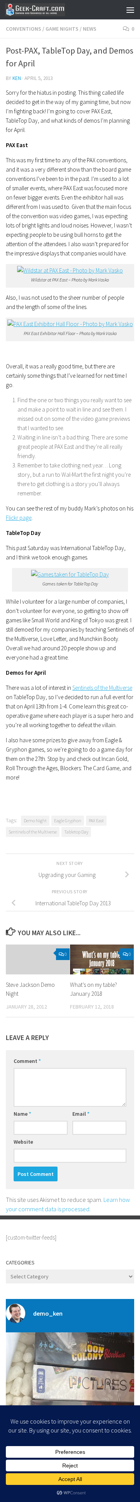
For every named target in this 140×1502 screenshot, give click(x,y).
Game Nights (62, 28)
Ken (16, 78)
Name (22, 1113)
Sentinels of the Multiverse (102, 687)
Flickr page (19, 517)
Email (80, 1113)
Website (23, 1141)
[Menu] (130, 9)
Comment (27, 1060)
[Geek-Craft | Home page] (45, 9)
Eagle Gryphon (67, 820)
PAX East (96, 820)
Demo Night (35, 820)
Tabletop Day (76, 832)
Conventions (23, 28)
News (89, 28)
